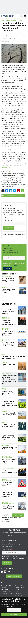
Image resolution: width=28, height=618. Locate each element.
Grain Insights (6, 276)
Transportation (6, 287)
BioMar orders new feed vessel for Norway (8, 290)
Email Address (8, 220)
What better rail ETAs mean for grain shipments (8, 494)
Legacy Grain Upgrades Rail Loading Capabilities (8, 322)
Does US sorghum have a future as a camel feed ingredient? (7, 280)
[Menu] (25, 15)
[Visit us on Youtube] (9, 571)
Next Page (18, 515)
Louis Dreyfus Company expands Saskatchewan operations (7, 506)
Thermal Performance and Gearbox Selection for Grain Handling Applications (9, 377)
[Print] (2, 190)
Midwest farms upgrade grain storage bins (9, 393)
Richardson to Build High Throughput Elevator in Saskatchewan (8, 333)
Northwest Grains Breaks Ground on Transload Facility (7, 344)
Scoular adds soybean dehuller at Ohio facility (9, 461)
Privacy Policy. (17, 265)
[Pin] (18, 190)
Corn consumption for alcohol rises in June (9, 448)
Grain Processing (7, 434)
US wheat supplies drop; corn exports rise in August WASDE (9, 403)
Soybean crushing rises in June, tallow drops (8, 437)
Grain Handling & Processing (11, 20)
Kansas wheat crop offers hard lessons (8, 365)
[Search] (21, 15)
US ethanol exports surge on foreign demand (8, 426)
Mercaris (9, 171)
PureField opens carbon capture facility (9, 471)
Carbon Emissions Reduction (7, 469)
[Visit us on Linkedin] (5, 571)
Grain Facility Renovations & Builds (8, 457)
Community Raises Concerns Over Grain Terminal (8, 311)
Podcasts (4, 491)
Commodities (5, 362)
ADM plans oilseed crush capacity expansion (7, 484)
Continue (14, 614)
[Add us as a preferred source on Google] (22, 190)
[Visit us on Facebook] (2, 571)
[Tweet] (14, 190)
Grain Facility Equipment (5, 389)
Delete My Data (14, 576)
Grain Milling (5, 445)
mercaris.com (6, 168)
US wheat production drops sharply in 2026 (8, 414)
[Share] (6, 190)
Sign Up (7, 268)
